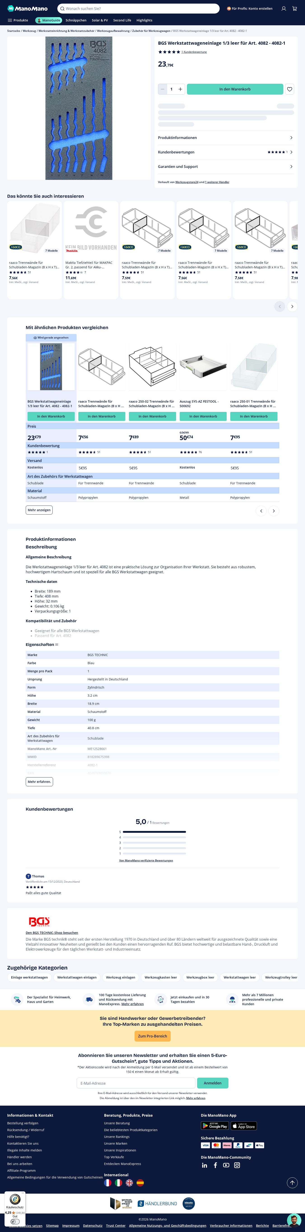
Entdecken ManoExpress (122, 1164)
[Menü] (23, 1194)
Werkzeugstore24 (186, 182)
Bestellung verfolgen (22, 1123)
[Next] (273, 511)
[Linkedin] (204, 1165)
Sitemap (52, 1225)
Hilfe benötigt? (18, 1137)
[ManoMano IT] (118, 1182)
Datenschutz (92, 1225)
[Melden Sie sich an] (284, 9)
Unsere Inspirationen (120, 1150)
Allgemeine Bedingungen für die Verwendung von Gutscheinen (55, 1177)
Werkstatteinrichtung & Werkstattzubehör (66, 31)
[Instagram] (237, 1165)
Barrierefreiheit (284, 1225)
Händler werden (19, 1157)
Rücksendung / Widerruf (25, 1130)
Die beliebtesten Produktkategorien (131, 1130)
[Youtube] (226, 1165)
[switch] (15, 1221)
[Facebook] (215, 1165)
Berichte (262, 1225)
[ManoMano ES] (140, 1182)
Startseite (13, 31)
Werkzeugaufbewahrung (113, 31)
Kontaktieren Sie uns (23, 1143)
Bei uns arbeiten (19, 1164)
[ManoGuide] (294, 1220)
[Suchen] (62, 8)
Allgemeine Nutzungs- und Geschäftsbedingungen (167, 1225)
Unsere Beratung (117, 1123)
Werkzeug (29, 31)
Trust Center (116, 1225)
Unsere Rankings (117, 1137)
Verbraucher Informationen (231, 1225)
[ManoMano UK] (129, 1182)
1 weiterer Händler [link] (217, 182)
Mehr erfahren (195, 1098)
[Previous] (261, 511)
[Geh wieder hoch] (292, 1182)
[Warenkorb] (295, 9)
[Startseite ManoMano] (28, 9)
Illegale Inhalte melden (24, 1150)
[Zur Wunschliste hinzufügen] (289, 89)
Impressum (70, 1225)
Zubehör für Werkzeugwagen (151, 31)
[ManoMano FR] (107, 1182)
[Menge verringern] (162, 89)
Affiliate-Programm (21, 1170)
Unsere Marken (115, 1143)
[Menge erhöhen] (180, 89)
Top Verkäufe (114, 1157)
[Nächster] (292, 306)
